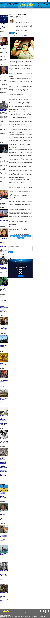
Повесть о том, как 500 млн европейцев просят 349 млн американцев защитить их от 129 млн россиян (4, 419)
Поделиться (19, 33)
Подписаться (24, 35)
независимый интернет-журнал (26, 6)
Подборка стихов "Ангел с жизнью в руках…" (4, 380)
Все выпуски (20, 276)
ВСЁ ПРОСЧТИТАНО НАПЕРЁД (3, 398)
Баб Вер (2, 153)
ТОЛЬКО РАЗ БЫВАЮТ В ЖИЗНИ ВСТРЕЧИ (4, 440)
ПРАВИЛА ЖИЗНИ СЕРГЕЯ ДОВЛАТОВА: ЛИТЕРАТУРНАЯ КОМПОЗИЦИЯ (3, 267)
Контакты (25, 612)
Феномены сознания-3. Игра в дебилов (4, 345)
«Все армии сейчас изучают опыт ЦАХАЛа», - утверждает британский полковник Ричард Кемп (4, 596)
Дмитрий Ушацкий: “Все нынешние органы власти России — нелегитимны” (4, 307)
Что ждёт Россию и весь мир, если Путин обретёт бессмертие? (20, 267)
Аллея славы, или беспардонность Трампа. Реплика (3, 327)
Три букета (2, 45)
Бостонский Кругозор (7, 615)
